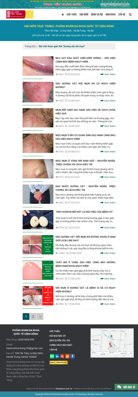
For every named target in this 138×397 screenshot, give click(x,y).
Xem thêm (109, 74)
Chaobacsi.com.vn (64, 389)
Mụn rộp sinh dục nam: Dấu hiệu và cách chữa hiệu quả (85, 111)
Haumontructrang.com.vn (20, 361)
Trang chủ (30, 46)
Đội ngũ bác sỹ (57, 336)
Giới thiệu (72, 14)
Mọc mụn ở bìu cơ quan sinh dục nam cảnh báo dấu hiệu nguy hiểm (85, 137)
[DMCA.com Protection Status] (58, 362)
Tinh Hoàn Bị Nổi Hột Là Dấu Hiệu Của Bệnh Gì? (84, 211)
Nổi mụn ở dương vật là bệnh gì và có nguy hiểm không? (85, 289)
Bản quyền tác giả (59, 340)
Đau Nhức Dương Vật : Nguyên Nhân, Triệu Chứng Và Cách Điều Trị (85, 188)
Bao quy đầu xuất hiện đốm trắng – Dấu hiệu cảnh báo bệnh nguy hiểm (85, 60)
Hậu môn (84, 14)
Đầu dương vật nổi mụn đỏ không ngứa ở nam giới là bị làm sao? (85, 238)
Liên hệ (121, 14)
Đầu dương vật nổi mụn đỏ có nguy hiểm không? (85, 85)
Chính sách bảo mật (60, 345)
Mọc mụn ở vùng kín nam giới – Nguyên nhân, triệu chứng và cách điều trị (85, 162)
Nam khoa (110, 14)
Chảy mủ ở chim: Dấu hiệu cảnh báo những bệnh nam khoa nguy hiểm (85, 264)
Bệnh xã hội (97, 14)
